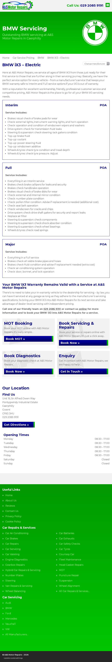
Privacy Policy (13, 516)
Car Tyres (64, 549)
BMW (8, 608)
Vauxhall (10, 624)
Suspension (65, 581)
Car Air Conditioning (16, 533)
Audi (8, 603)
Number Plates (14, 575)
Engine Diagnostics (16, 559)
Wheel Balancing (15, 591)
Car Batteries (66, 533)
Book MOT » (15, 339)
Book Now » (70, 343)
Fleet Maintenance (70, 559)
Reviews (10, 506)
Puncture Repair (69, 575)
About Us (10, 500)
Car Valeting (12, 554)
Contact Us (11, 511)
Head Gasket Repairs (71, 565)
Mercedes (11, 619)
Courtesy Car (66, 554)
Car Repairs (12, 544)
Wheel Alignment (69, 586)
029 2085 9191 (85, 5)
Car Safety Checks (69, 544)
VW (7, 629)
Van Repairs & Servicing (18, 586)
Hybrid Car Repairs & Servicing (22, 570)
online (83, 309)
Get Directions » (16, 424)
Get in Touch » (72, 371)
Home (9, 495)
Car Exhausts (66, 538)
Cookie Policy (13, 521)
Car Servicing (13, 549)
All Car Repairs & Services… (74, 591)
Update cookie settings (13, 658)
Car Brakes (11, 538)
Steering (10, 581)
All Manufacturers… (16, 634)
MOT (62, 570)
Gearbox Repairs (15, 565)
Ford (8, 613)
